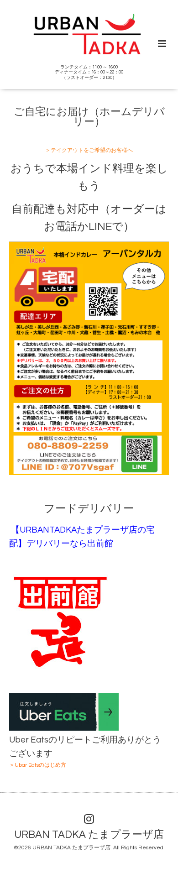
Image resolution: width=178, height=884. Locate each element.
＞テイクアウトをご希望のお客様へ (89, 150)
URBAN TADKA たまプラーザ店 (89, 835)
